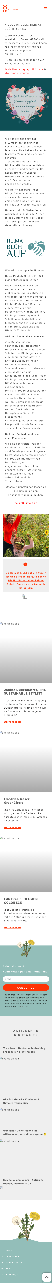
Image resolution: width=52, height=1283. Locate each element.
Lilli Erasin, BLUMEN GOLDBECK (21, 901)
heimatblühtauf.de (26, 503)
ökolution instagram (17, 73)
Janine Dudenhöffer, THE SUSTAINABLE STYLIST (25, 692)
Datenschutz (23, 1006)
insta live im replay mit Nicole (24, 69)
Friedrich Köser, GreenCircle (17, 801)
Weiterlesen (12, 722)
